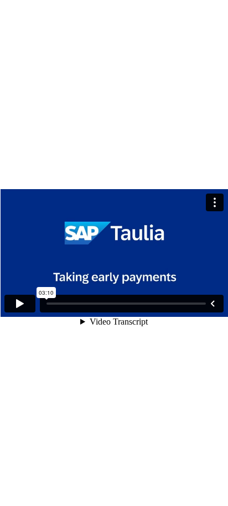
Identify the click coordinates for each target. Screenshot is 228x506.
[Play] (19, 303)
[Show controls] (212, 303)
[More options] (215, 202)
